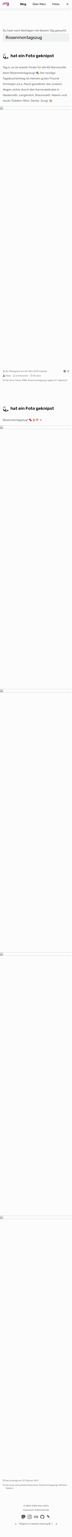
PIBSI (24, 380)
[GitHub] (42, 1517)
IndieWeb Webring (39, 1524)
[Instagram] (30, 1517)
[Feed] (67, 4)
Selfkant (63, 1485)
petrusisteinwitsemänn (26, 1485)
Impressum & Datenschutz (36, 1510)
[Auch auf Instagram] (68, 371)
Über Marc (39, 4)
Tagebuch (62, 380)
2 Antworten (22, 376)
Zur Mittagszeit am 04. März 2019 (21, 371)
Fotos (55, 4)
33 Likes (37, 376)
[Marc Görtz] (9, 4)
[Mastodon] (23, 1517)
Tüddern (9, 1488)
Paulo (8, 376)
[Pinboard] (48, 1517)
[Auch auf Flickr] (65, 371)
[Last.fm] (36, 1517)
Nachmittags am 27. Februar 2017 (21, 1480)
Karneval (9, 380)
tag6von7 (52, 380)
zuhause (43, 371)
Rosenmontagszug (37, 380)
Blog (23, 4)
